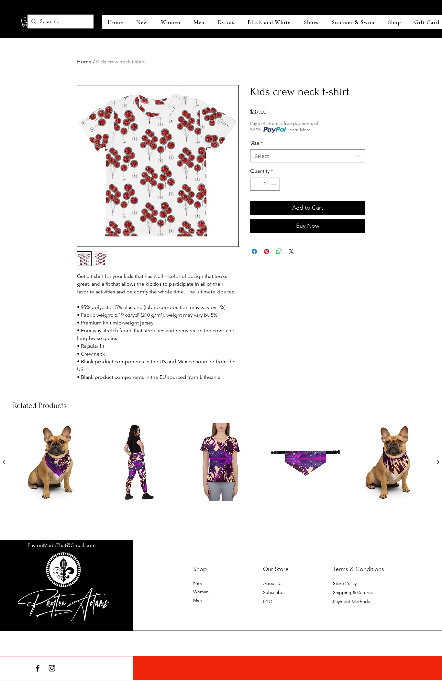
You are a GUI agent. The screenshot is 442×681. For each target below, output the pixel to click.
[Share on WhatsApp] (279, 251)
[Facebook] (37, 668)
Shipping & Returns (353, 592)
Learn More (299, 130)
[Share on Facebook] (254, 251)
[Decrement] (255, 184)
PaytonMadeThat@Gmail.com (62, 545)
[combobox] (307, 155)
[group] (221, 473)
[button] (25, 22)
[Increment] (274, 184)
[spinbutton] (265, 184)
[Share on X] (291, 251)
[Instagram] (52, 668)
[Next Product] (438, 462)
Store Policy (345, 583)
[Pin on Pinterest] (267, 251)
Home (84, 62)
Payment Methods (352, 601)
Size (256, 143)
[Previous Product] (4, 462)
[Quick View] (52, 462)
